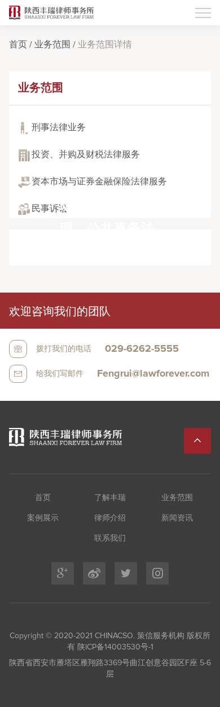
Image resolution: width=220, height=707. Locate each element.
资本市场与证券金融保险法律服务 (99, 181)
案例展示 (43, 518)
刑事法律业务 (59, 127)
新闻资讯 (177, 518)
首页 (18, 44)
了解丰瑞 (110, 498)
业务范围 (52, 44)
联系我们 (110, 538)
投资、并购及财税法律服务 (86, 154)
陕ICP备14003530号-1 (114, 647)
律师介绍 (110, 518)
